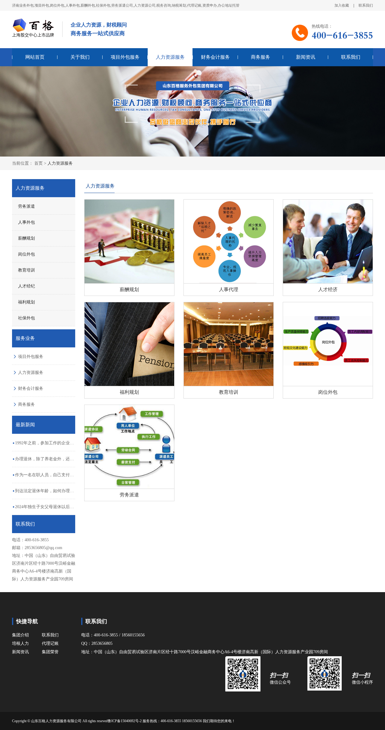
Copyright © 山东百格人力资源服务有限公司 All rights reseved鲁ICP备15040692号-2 (77, 721)
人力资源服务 (170, 57)
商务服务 (260, 57)
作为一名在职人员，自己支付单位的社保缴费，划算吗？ (44, 478)
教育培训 (26, 270)
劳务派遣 (26, 206)
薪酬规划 (26, 238)
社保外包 (26, 318)
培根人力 (20, 643)
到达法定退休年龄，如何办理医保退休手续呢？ (44, 494)
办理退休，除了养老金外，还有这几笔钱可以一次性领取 (44, 462)
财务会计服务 (215, 57)
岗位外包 (26, 254)
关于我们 (80, 57)
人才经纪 (26, 286)
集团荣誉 (50, 652)
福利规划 (26, 302)
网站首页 (35, 57)
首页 (38, 163)
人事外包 (26, 222)
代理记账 (50, 643)
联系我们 (366, 5)
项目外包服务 (125, 57)
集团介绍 (20, 635)
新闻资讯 (305, 57)
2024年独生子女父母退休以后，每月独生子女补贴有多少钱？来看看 (44, 510)
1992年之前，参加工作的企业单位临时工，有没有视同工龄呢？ (44, 446)
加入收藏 (341, 5)
